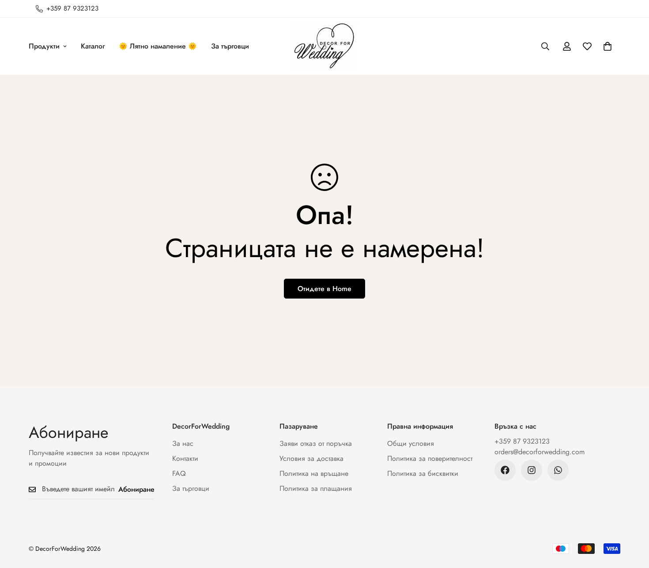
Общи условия (410, 443)
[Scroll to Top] (632, 520)
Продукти (44, 46)
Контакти (185, 458)
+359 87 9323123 (522, 441)
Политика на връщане (313, 473)
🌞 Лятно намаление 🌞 (158, 46)
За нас (182, 443)
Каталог (93, 46)
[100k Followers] (531, 470)
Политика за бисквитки (422, 473)
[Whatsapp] (558, 470)
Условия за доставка (311, 458)
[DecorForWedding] (324, 46)
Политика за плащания (315, 488)
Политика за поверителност (429, 458)
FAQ (179, 473)
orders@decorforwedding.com (539, 452)
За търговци (230, 46)
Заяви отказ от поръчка (315, 443)
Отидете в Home (324, 289)
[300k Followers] (505, 470)
